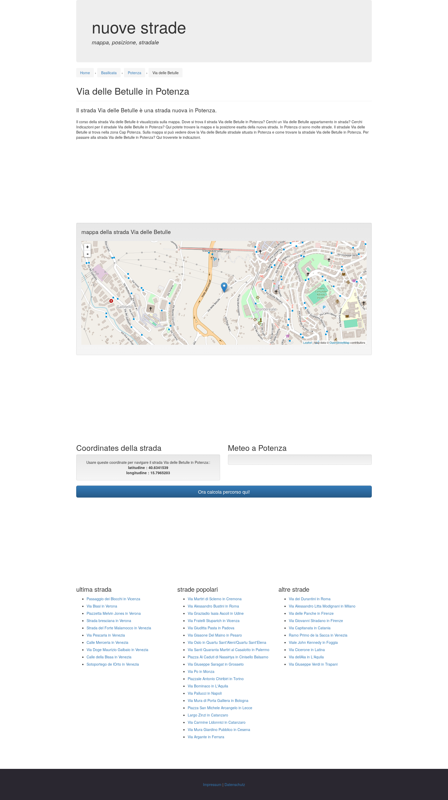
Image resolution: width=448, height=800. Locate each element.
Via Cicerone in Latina (307, 649)
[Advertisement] (224, 181)
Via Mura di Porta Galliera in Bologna (218, 700)
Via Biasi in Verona (102, 606)
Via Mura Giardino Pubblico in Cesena (219, 729)
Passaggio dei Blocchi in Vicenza (113, 598)
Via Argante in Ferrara (206, 736)
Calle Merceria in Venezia (107, 642)
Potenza (134, 72)
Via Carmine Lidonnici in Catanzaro (217, 722)
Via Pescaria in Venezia (106, 635)
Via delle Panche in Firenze (311, 613)
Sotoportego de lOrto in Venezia (113, 664)
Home (85, 72)
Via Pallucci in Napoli (205, 693)
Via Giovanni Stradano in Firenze (316, 620)
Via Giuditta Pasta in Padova (211, 627)
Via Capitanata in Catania (310, 627)
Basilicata (109, 72)
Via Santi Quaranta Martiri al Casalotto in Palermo (228, 649)
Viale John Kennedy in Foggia (313, 642)
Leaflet (307, 342)
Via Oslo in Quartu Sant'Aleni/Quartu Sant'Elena (227, 642)
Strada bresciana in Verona (109, 620)
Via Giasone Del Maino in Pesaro (215, 635)
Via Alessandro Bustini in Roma (213, 606)
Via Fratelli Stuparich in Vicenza (214, 620)
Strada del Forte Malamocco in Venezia (119, 627)
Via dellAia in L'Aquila (306, 656)
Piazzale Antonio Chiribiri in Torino (216, 678)
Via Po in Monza (201, 671)
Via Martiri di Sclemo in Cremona (215, 598)
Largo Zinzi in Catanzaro (208, 715)
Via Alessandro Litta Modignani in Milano (322, 606)
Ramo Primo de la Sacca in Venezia (318, 635)
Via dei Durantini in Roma (310, 598)
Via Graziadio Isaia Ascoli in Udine (216, 613)
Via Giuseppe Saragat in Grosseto (216, 664)
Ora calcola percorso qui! (224, 491)
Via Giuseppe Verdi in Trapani (313, 664)
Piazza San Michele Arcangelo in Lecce (220, 707)
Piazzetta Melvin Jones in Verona (114, 613)
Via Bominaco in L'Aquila (208, 685)
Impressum (212, 784)
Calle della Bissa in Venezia (109, 656)
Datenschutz (235, 784)
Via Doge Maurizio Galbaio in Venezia (117, 649)
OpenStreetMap (339, 342)
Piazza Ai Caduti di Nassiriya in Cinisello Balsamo (228, 656)
